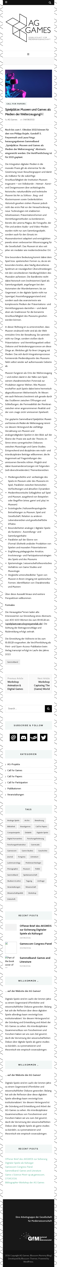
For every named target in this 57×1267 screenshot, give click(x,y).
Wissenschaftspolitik (15, 893)
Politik (37, 869)
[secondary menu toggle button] (6, 2)
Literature (34, 857)
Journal (10, 857)
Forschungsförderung (35, 838)
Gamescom (12, 851)
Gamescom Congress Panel (36, 943)
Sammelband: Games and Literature (23, 1170)
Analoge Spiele (13, 820)
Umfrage (40, 881)
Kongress (21, 857)
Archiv (27, 820)
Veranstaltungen (15, 794)
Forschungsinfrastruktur (16, 844)
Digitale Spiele (42, 832)
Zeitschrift (11, 899)
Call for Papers (16, 104)
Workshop (32, 893)
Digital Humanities (14, 838)
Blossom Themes (29, 1258)
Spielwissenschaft (30, 875)
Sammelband (12, 662)
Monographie (12, 869)
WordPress (28, 1261)
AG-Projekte (13, 764)
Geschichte (42, 851)
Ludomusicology (13, 863)
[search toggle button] (50, 2)
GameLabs (35, 844)
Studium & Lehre (14, 881)
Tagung (29, 881)
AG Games (12, 119)
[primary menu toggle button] (28, 54)
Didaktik (28, 832)
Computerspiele (13, 832)
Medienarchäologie (33, 863)
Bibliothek (11, 826)
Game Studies (27, 851)
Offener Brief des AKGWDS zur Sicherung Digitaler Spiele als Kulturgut (36, 929)
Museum (26, 869)
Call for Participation (17, 782)
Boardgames (25, 826)
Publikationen (14, 788)
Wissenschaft (31, 887)
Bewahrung (39, 820)
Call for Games (14, 770)
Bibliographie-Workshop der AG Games (24, 1182)
